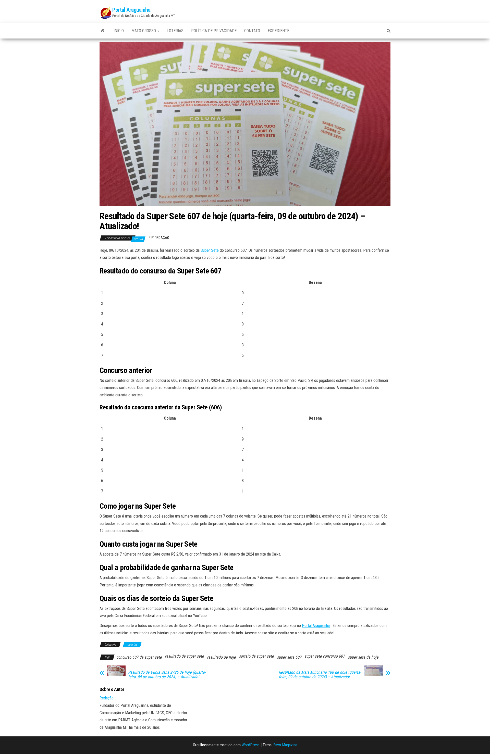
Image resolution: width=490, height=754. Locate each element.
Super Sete (210, 250)
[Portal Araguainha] (103, 31)
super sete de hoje (363, 657)
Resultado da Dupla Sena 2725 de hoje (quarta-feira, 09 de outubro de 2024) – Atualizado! (167, 674)
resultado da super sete (184, 656)
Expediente (278, 30)
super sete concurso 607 (324, 656)
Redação (162, 238)
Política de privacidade (214, 30)
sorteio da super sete (256, 656)
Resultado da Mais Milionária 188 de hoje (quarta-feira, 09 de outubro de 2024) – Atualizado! (320, 674)
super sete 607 (289, 657)
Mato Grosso (144, 30)
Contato (252, 30)
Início (119, 30)
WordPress (251, 745)
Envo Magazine (285, 745)
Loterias (175, 30)
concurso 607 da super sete (139, 657)
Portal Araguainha (131, 10)
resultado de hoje (221, 657)
